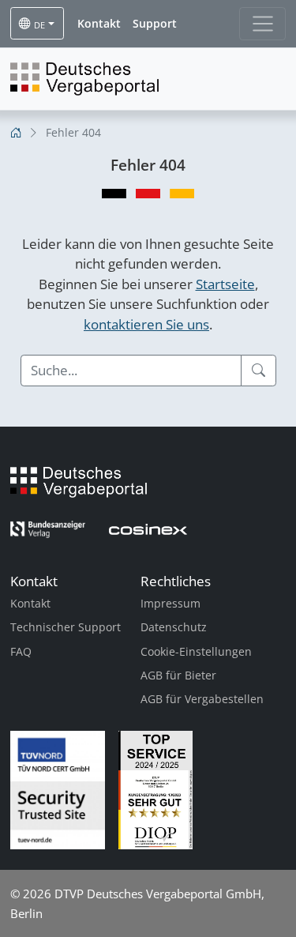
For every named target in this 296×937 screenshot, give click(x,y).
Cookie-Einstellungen (196, 651)
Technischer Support (65, 626)
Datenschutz (174, 626)
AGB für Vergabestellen (202, 698)
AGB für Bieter (178, 675)
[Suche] (258, 370)
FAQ (21, 651)
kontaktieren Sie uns (146, 324)
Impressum (170, 603)
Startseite (225, 284)
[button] (99, 23)
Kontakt (30, 603)
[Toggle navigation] (262, 23)
